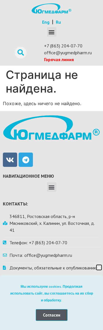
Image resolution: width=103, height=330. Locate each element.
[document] (51, 165)
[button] (99, 267)
